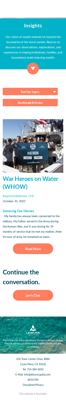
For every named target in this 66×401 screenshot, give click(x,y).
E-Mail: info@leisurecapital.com (33, 374)
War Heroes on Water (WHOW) (30, 182)
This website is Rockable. (33, 393)
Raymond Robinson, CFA (18, 196)
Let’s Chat (33, 295)
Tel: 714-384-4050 (33, 369)
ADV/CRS (32, 379)
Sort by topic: (30, 92)
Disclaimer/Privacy (33, 384)
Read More (33, 249)
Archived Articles (30, 103)
